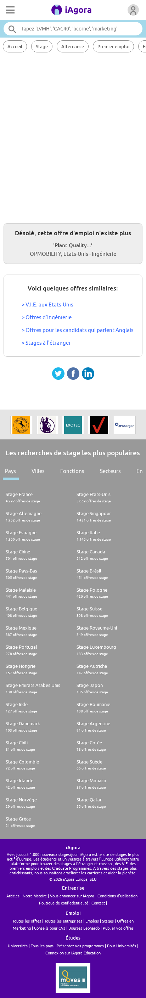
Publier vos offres (118, 928)
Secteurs (110, 471)
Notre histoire (35, 895)
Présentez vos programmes (80, 945)
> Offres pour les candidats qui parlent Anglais (78, 330)
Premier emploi (113, 46)
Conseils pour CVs (49, 928)
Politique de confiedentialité (63, 903)
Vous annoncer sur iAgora (72, 895)
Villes (38, 471)
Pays (10, 471)
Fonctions (72, 471)
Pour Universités (121, 945)
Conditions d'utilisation (117, 895)
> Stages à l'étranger (46, 343)
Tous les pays (42, 945)
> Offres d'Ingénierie (47, 317)
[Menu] (9, 9)
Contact (98, 903)
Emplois (92, 921)
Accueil (14, 46)
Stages (108, 921)
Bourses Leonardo (84, 928)
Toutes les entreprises (63, 921)
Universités (18, 945)
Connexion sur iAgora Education (73, 953)
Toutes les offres (26, 921)
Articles (12, 895)
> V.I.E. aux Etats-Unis (47, 304)
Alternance (72, 46)
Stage (42, 46)
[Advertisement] (73, 137)
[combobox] (73, 28)
